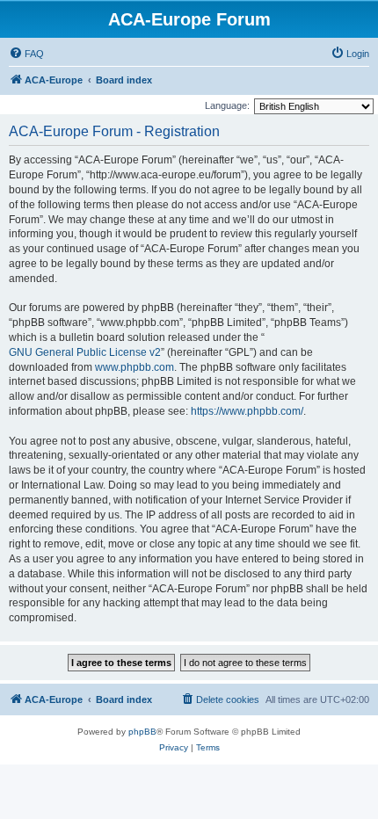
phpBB (142, 731)
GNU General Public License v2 (85, 352)
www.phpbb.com (134, 367)
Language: (227, 105)
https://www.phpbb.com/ (247, 411)
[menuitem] (26, 53)
